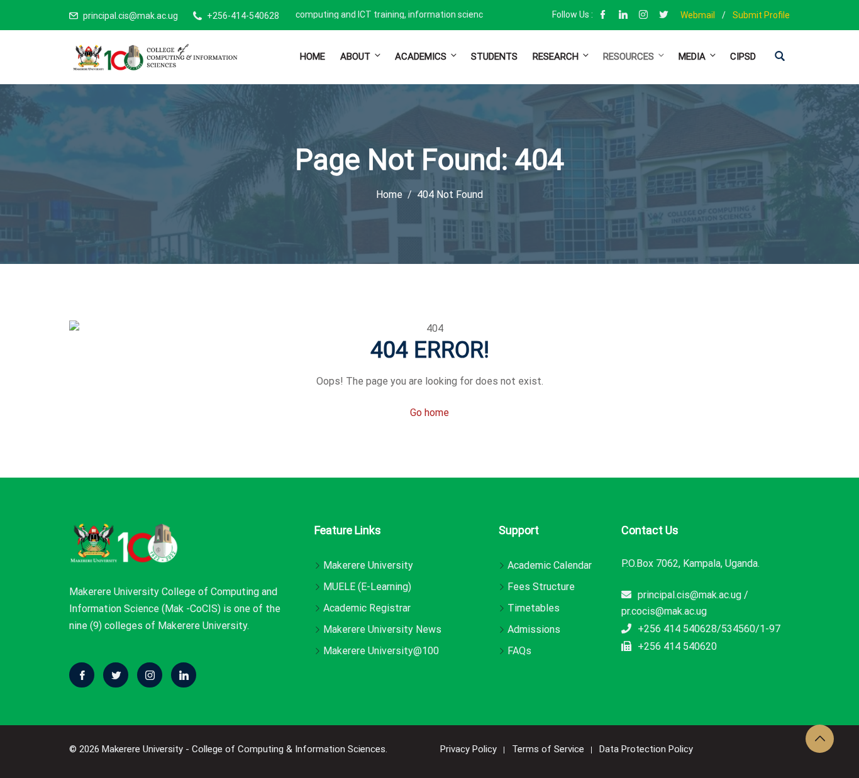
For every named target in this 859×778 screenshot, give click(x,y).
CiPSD (743, 56)
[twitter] (663, 16)
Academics (420, 56)
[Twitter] (115, 675)
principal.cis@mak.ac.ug (130, 16)
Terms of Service (548, 749)
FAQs (519, 651)
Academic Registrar (367, 608)
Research (556, 56)
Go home (429, 413)
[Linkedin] (183, 675)
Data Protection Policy (646, 749)
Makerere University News (382, 629)
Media (692, 56)
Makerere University (368, 565)
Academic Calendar (549, 565)
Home (312, 56)
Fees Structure (541, 587)
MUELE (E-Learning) (367, 587)
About (355, 56)
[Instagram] (643, 16)
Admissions (533, 629)
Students (494, 56)
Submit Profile (761, 15)
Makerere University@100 (381, 651)
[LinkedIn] (623, 16)
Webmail (697, 15)
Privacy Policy (468, 749)
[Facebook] (603, 16)
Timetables (533, 608)
